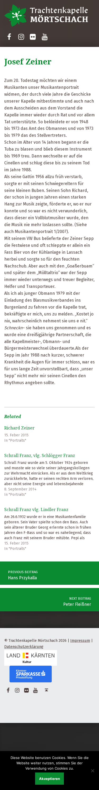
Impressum (80, 640)
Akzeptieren (49, 778)
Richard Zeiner (19, 428)
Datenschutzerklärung (23, 646)
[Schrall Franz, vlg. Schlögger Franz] (49, 473)
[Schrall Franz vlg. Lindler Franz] (49, 527)
